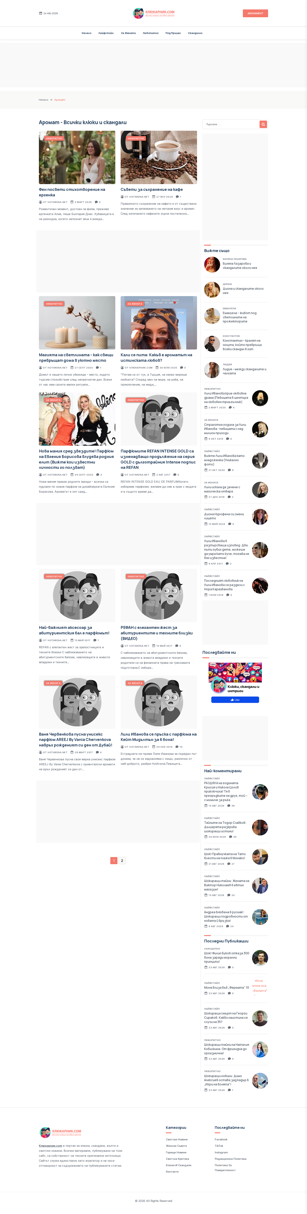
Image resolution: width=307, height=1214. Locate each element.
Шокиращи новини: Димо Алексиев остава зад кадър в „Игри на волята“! (226, 1080)
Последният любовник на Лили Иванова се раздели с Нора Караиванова (224, 585)
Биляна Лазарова (235, 259)
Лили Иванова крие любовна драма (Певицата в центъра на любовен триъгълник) (226, 397)
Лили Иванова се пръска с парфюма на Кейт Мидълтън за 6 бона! (159, 736)
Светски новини (177, 1139)
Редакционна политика (230, 1158)
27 (233, 863)
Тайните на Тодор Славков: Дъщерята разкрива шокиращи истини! (225, 827)
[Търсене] (263, 124)
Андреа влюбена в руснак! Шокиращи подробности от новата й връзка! (226, 916)
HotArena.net (58, 202)
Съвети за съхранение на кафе (152, 189)
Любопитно (150, 33)
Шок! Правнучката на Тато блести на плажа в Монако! (225, 856)
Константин (231, 336)
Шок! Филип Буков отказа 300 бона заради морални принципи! (226, 957)
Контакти (172, 1171)
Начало (86, 33)
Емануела (229, 308)
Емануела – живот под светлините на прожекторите (240, 317)
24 (233, 895)
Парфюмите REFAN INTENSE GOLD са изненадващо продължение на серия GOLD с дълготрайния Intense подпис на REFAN (158, 459)
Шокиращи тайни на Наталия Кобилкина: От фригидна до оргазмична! (226, 1049)
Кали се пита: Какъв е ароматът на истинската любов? (156, 357)
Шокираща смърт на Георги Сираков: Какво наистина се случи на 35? (226, 1017)
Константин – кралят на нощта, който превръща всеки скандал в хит (242, 344)
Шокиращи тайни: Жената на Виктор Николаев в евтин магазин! (226, 885)
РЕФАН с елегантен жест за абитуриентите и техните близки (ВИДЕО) (157, 633)
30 (235, 836)
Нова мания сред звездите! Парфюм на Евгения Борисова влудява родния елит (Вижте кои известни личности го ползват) (76, 459)
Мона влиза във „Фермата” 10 (226, 987)
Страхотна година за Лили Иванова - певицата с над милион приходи (225, 429)
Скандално (195, 33)
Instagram (221, 1152)
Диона (227, 284)
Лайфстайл (106, 33)
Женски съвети (176, 1145)
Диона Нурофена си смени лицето (224, 516)
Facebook (221, 1139)
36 (233, 805)
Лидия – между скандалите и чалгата (244, 371)
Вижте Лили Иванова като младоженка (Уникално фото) (224, 460)
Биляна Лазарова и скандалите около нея (240, 265)
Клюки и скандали (178, 1165)
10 (181, 746)
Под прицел (173, 33)
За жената (128, 33)
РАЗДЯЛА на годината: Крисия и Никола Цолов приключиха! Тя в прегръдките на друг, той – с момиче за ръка (225, 791)
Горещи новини (176, 1152)
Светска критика (177, 1158)
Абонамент (255, 13)
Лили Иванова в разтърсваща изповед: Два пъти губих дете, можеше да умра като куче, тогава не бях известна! (226, 549)
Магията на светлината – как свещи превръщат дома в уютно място (76, 357)
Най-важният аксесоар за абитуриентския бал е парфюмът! (74, 630)
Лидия (227, 364)
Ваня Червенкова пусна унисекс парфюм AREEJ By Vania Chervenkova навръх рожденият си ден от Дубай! (75, 739)
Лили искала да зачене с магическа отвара (222, 489)
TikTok (219, 1145)
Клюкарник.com (141, 367)
